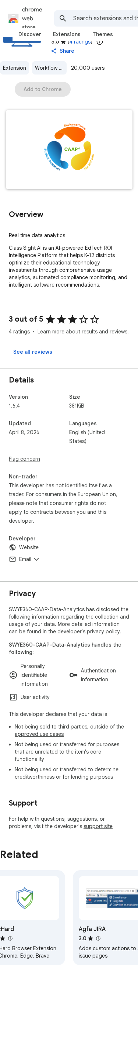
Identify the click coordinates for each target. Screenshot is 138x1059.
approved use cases (39, 734)
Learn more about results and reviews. (83, 331)
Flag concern (24, 459)
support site (98, 826)
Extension (14, 68)
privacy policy (103, 631)
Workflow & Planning (51, 68)
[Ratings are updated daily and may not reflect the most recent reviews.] (99, 41)
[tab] (30, 34)
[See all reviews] (33, 352)
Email (25, 559)
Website (29, 547)
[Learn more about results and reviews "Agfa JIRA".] (98, 938)
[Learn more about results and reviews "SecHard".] (10, 938)
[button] (69, 150)
